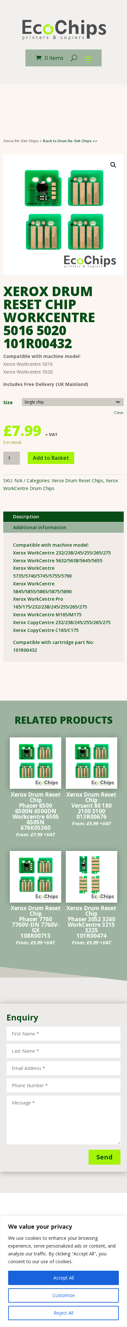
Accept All (63, 1278)
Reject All (63, 1313)
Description (26, 516)
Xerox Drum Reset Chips (77, 480)
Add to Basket (51, 457)
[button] (113, 165)
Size (8, 402)
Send (104, 1157)
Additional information (39, 527)
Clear (119, 412)
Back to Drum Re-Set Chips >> (70, 141)
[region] (63, 1271)
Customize (63, 1295)
